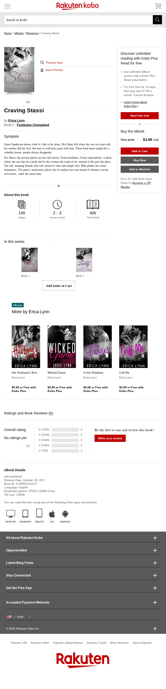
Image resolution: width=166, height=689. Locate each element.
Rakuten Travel (96, 642)
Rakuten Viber (40, 642)
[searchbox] (83, 19)
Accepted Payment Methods (27, 602)
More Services (119, 642)
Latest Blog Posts (19, 563)
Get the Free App (19, 588)
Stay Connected (18, 575)
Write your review (110, 438)
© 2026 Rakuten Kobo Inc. (23, 628)
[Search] (157, 19)
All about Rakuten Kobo (24, 537)
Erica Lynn (16, 120)
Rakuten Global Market (68, 642)
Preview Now (54, 62)
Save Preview (54, 70)
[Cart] (158, 6)
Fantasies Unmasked (33, 125)
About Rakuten (142, 642)
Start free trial (139, 115)
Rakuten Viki (19, 642)
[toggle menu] (7, 6)
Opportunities (16, 550)
